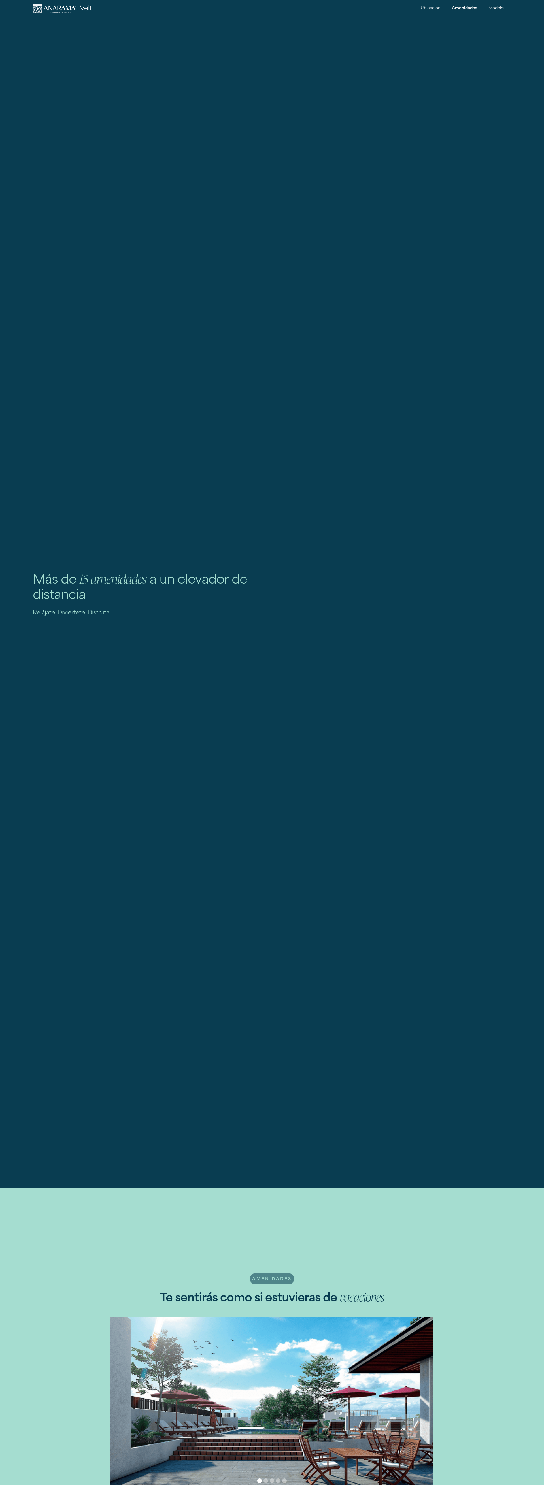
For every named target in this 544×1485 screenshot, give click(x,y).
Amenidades (464, 8)
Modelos (496, 8)
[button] (259, 1480)
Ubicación (431, 8)
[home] (62, 8)
